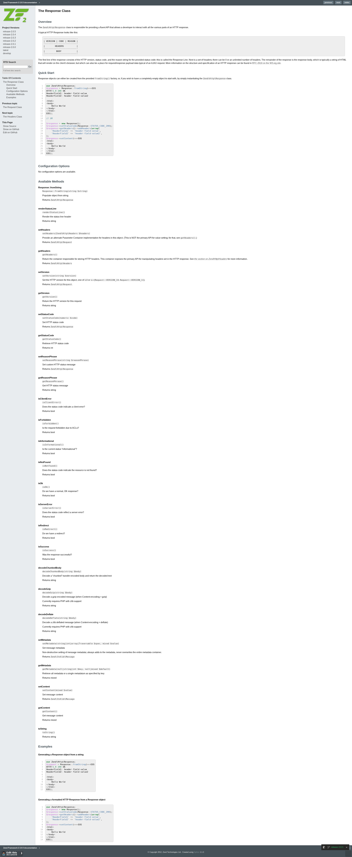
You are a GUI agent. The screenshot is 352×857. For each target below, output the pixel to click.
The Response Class (13, 82)
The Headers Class (12, 117)
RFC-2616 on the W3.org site (266, 63)
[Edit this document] (12, 853)
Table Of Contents (11, 78)
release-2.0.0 (9, 47)
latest (5, 50)
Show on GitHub (11, 129)
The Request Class (12, 107)
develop (7, 53)
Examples (11, 97)
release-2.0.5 (9, 31)
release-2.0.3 (9, 38)
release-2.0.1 (9, 44)
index (347, 3)
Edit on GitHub (10, 132)
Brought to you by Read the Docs (348, 853)
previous (328, 3)
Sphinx (196, 852)
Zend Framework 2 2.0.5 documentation (20, 3)
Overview (11, 85)
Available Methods (15, 94)
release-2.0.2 (9, 41)
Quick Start (11, 88)
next (338, 3)
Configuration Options (17, 91)
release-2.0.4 (9, 34)
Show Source (9, 126)
